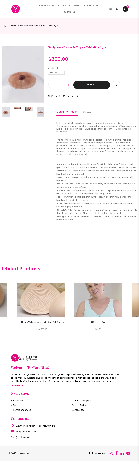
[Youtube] (128, 453)
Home (5, 25)
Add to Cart (92, 85)
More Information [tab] (67, 111)
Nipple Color (54, 68)
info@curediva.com (26, 431)
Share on (52, 95)
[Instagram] (111, 453)
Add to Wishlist (116, 85)
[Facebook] (117, 453)
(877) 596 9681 (24, 437)
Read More (17, 385)
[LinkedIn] (122, 453)
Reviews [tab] (86, 111)
